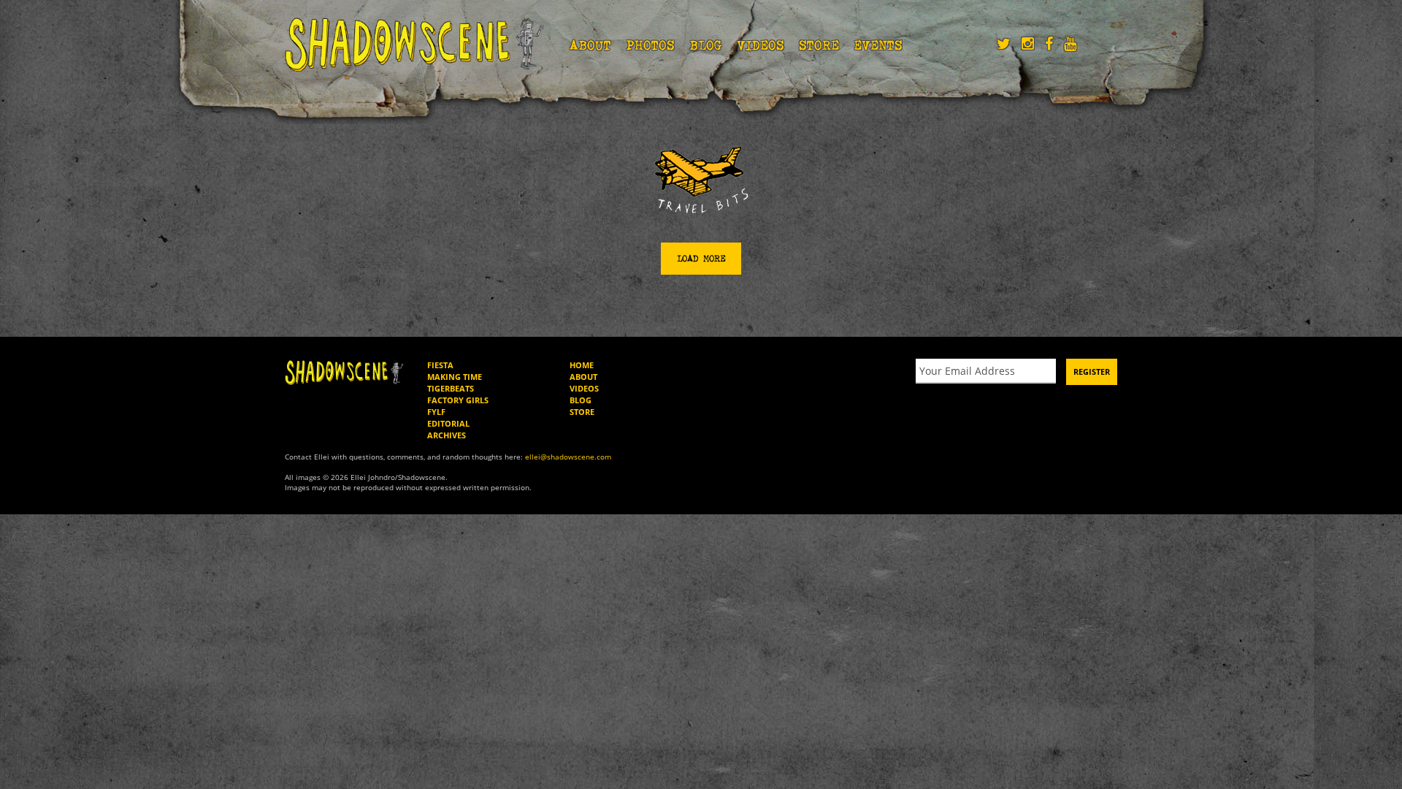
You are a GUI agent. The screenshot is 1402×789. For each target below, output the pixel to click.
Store (819, 45)
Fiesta (440, 364)
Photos (650, 45)
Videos (760, 45)
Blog (705, 45)
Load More (701, 259)
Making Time (454, 376)
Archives (446, 435)
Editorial (448, 423)
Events (878, 45)
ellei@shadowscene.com (568, 456)
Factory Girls (458, 399)
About (590, 45)
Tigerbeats (450, 388)
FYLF (436, 411)
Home (582, 364)
